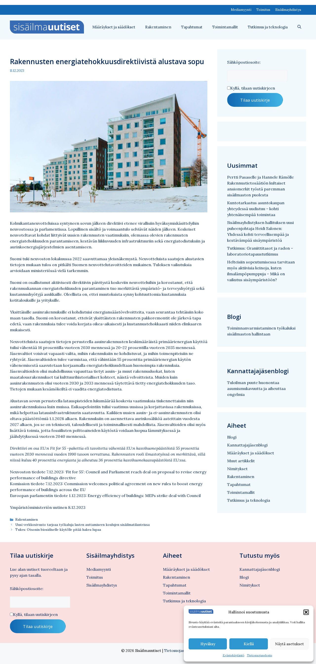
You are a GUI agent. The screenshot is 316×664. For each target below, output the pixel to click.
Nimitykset (237, 468)
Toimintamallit (225, 27)
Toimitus (263, 10)
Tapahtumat (191, 27)
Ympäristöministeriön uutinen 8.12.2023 (47, 507)
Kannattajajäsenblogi (247, 445)
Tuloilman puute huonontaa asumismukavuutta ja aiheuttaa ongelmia (256, 388)
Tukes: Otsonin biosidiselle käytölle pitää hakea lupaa (58, 529)
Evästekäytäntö (233, 655)
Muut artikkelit (241, 460)
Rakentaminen (158, 27)
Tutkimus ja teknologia (268, 27)
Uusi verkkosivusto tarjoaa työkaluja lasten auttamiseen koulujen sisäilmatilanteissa (82, 524)
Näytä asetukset (289, 644)
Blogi (232, 437)
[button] (306, 612)
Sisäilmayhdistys (288, 10)
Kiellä (249, 644)
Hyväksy (207, 644)
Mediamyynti (241, 10)
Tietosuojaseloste (259, 655)
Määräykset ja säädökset (113, 27)
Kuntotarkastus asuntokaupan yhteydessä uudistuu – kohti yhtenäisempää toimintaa (255, 208)
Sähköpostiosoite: (244, 62)
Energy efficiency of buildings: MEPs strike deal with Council (144, 495)
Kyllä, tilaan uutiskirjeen (252, 88)
